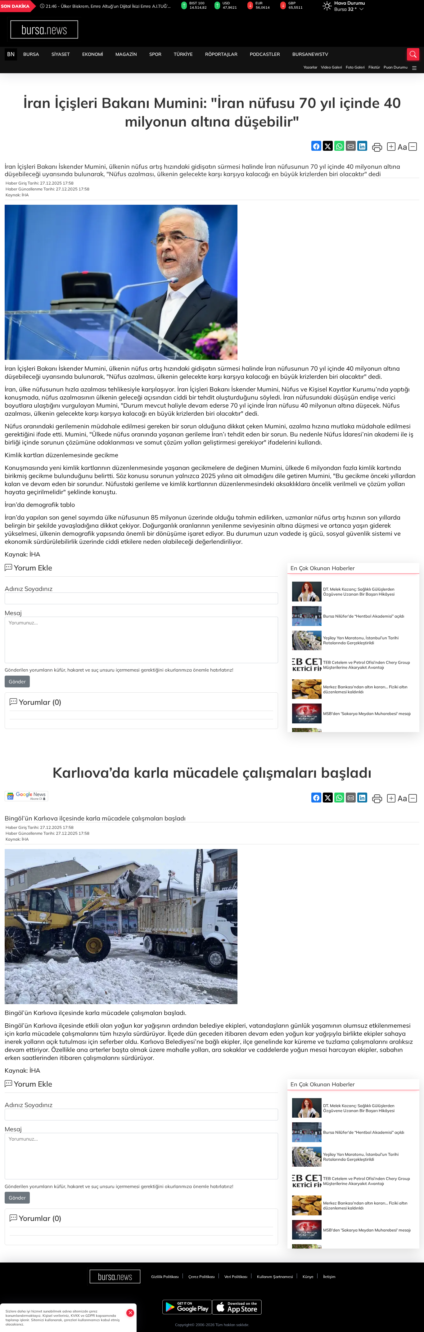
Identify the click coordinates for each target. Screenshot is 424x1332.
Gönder (17, 681)
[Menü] (414, 68)
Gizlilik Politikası (165, 1276)
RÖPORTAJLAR (221, 54)
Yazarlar (310, 67)
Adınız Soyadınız (28, 588)
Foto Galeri (355, 67)
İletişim (329, 1276)
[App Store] (237, 1307)
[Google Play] (187, 1307)
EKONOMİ (92, 54)
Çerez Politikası (201, 1276)
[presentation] (163, 6)
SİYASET (61, 54)
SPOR (155, 54)
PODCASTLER (265, 54)
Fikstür (374, 67)
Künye (308, 1276)
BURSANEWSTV (310, 54)
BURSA (31, 54)
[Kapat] (130, 1312)
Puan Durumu (396, 67)
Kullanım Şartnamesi (275, 1276)
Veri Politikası (235, 1276)
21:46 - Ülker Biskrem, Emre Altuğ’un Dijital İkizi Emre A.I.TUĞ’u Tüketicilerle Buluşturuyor (105, 6)
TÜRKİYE (183, 54)
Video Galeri (331, 67)
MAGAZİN (126, 54)
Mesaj (13, 613)
